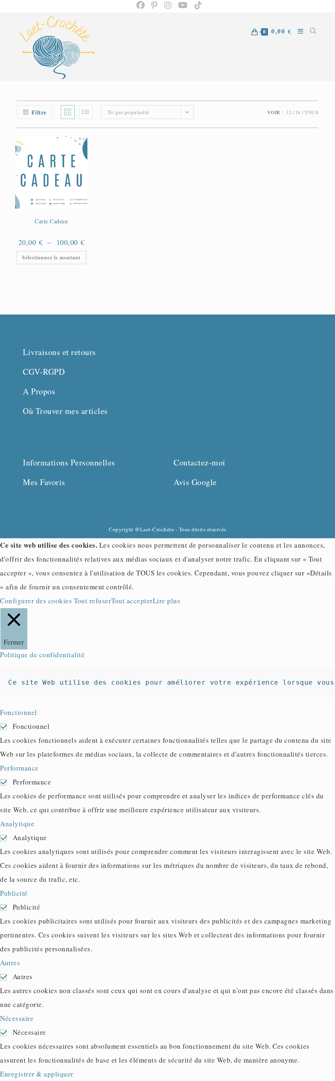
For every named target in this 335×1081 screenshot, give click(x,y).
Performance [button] (19, 768)
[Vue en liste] (86, 112)
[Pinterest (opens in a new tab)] (154, 5)
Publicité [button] (14, 893)
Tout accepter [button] (132, 600)
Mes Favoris (44, 482)
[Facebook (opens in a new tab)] (140, 5)
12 (288, 112)
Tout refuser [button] (92, 600)
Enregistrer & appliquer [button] (37, 1074)
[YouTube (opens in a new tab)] (183, 5)
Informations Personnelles (69, 462)
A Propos (39, 391)
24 (298, 112)
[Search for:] (310, 47)
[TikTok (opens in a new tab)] (196, 5)
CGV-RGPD (44, 371)
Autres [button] (10, 962)
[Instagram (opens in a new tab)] (168, 5)
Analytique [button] (17, 823)
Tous (311, 112)
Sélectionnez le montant (51, 257)
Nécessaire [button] (17, 1018)
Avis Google (195, 482)
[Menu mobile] (298, 47)
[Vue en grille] (68, 112)
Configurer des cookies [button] (36, 600)
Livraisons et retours (59, 351)
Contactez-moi (200, 462)
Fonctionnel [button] (18, 712)
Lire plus (167, 600)
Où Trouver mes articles (65, 410)
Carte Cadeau (51, 221)
